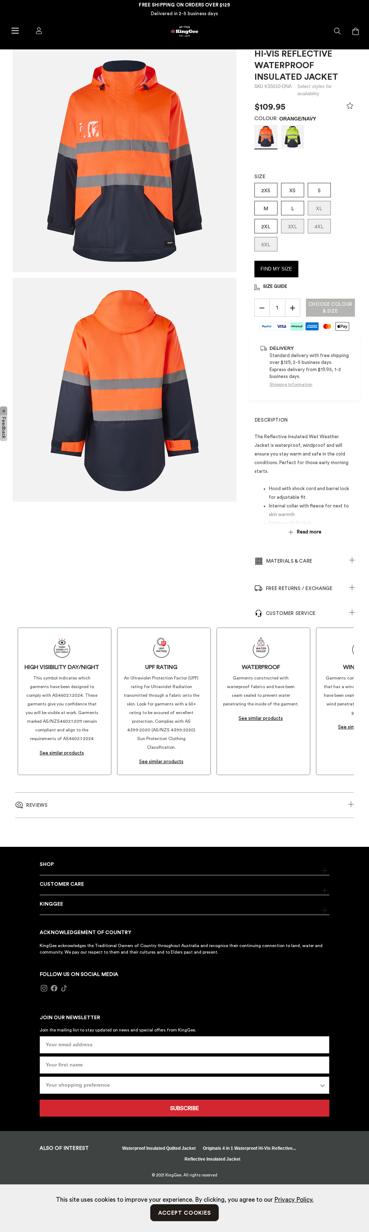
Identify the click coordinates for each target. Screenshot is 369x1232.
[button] (337, 31)
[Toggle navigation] (15, 30)
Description (271, 420)
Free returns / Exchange (299, 588)
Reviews (37, 805)
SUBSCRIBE (184, 1108)
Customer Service (291, 613)
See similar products (62, 753)
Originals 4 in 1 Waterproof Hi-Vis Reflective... (249, 1148)
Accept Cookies (184, 1213)
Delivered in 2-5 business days (184, 13)
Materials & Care (289, 561)
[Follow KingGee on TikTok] (64, 988)
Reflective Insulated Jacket (212, 1159)
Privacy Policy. (294, 1200)
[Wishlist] (350, 107)
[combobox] (182, 1085)
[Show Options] (322, 1085)
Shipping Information (291, 384)
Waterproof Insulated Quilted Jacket (159, 1148)
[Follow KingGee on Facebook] (54, 988)
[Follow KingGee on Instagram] (44, 988)
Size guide (275, 286)
